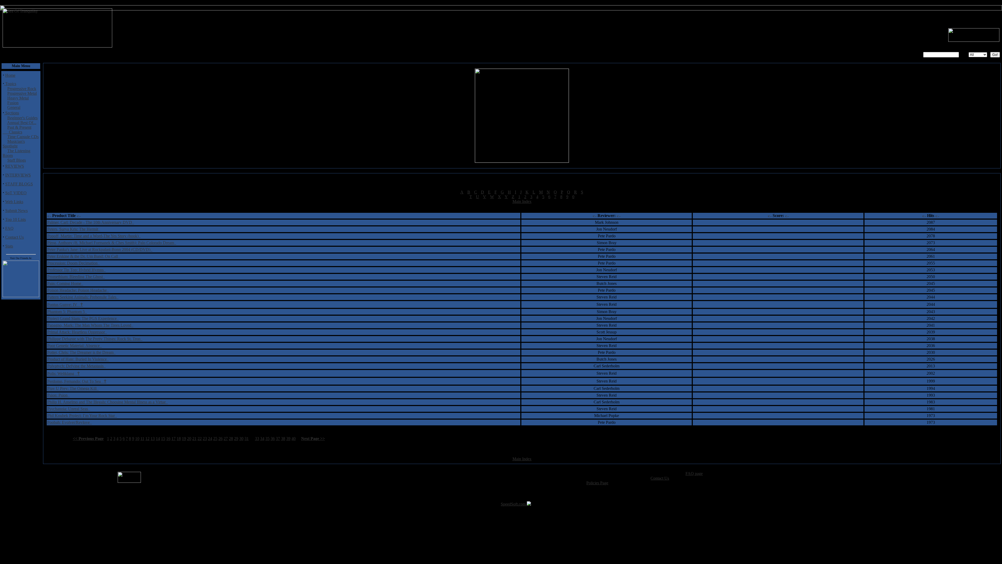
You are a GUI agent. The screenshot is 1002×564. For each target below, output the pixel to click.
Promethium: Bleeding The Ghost (76, 276)
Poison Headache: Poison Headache (78, 290)
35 (267, 438)
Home (10, 75)
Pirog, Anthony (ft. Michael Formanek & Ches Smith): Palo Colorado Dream (111, 242)
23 (205, 438)
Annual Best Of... (21, 122)
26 (220, 438)
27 (226, 438)
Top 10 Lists (15, 219)
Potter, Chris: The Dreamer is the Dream (81, 352)
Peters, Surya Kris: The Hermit (73, 229)
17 (173, 438)
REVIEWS (14, 166)
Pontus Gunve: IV (65, 304)
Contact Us (14, 237)
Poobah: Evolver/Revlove (69, 422)
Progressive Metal (22, 93)
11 (142, 438)
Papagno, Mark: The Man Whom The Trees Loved (90, 325)
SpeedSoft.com (514, 504)
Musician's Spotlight (14, 143)
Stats (9, 246)
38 (283, 438)
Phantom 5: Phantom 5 (67, 311)
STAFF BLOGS (19, 184)
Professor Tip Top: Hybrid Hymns (76, 270)
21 (194, 438)
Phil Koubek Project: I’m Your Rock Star (82, 415)
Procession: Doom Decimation (73, 263)
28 (231, 438)
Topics (10, 83)
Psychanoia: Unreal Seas (68, 409)
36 (273, 438)
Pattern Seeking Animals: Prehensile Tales (82, 297)
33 (257, 438)
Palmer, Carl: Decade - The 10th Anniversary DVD (90, 222)
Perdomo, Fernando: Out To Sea (76, 381)
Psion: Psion (58, 395)
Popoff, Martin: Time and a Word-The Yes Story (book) (94, 236)
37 (278, 438)
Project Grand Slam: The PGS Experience (83, 318)
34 (262, 438)
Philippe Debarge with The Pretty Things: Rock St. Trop (94, 339)
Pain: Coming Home (65, 283)
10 (137, 438)
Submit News (16, 210)
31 (246, 438)
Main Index (522, 201)
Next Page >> (313, 438)
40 (293, 438)
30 (241, 438)
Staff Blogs (16, 160)
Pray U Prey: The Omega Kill (73, 388)
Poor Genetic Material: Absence (74, 345)
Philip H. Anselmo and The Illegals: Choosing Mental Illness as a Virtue (107, 402)
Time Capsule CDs (23, 136)
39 (288, 438)
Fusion (13, 103)
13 (153, 438)
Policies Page (597, 483)
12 (147, 438)
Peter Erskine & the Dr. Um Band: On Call (83, 256)
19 (184, 438)
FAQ (9, 228)
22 (200, 438)
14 (158, 438)
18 (179, 438)
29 (236, 438)
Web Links (14, 201)
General (13, 107)
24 (210, 438)
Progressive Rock (21, 88)
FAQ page (694, 473)
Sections (11, 113)
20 (189, 438)
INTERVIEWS (18, 175)
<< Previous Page (88, 438)
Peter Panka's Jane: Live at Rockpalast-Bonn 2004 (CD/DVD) (99, 249)
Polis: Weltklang (63, 373)
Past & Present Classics (17, 129)
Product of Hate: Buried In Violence (78, 359)
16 (168, 438)
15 (163, 438)
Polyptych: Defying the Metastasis (76, 366)
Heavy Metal (18, 98)
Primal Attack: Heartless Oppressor (77, 332)
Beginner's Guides (22, 118)
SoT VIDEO (16, 193)
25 (215, 438)
